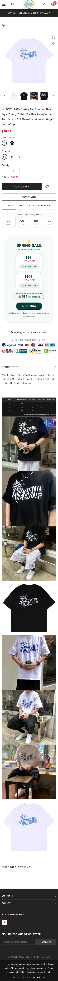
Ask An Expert (40, 332)
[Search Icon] (13, 4)
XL (4, 157)
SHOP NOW (29, 306)
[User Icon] (43, 4)
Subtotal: (6, 177)
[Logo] (29, 4)
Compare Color (45, 81)
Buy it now (29, 197)
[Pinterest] (4, 922)
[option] (29, 13)
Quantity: (6, 165)
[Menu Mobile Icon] (3, 4)
